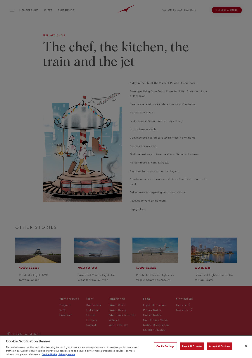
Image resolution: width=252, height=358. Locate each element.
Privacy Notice (66, 354)
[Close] (246, 346)
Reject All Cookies (192, 346)
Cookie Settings (165, 346)
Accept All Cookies (219, 346)
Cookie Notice (49, 354)
